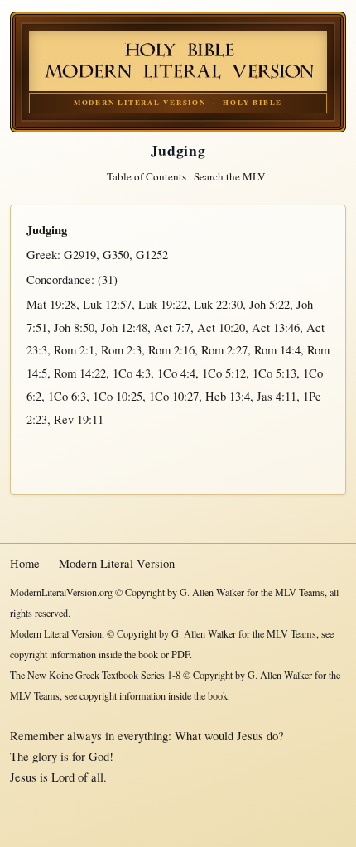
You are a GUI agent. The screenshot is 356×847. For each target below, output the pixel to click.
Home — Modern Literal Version (92, 563)
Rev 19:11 (78, 419)
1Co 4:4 (176, 373)
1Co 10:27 (174, 396)
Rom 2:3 (121, 350)
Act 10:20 (221, 327)
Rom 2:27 (224, 350)
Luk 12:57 (107, 304)
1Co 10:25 (117, 396)
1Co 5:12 (224, 373)
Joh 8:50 (74, 327)
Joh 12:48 (124, 327)
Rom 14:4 (277, 350)
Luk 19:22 (162, 304)
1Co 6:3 (67, 396)
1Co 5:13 (274, 373)
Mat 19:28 (51, 304)
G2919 (80, 254)
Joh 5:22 (269, 304)
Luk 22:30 (218, 304)
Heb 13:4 (227, 396)
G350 (116, 254)
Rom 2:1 (74, 350)
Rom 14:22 (80, 373)
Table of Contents (146, 176)
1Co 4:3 (132, 373)
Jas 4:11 (276, 396)
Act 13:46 (276, 327)
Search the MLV (230, 176)
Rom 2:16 (171, 350)
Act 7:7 (172, 327)
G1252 (152, 254)
